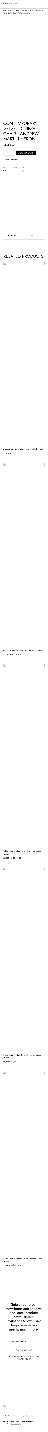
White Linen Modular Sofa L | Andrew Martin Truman (22, 852)
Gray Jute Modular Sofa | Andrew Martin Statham (23, 650)
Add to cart (25, 152)
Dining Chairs (17, 171)
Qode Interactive (13, 1416)
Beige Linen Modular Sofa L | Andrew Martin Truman (22, 1056)
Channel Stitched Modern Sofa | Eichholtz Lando (23, 449)
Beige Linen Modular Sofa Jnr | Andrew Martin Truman (22, 1260)
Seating (25, 171)
